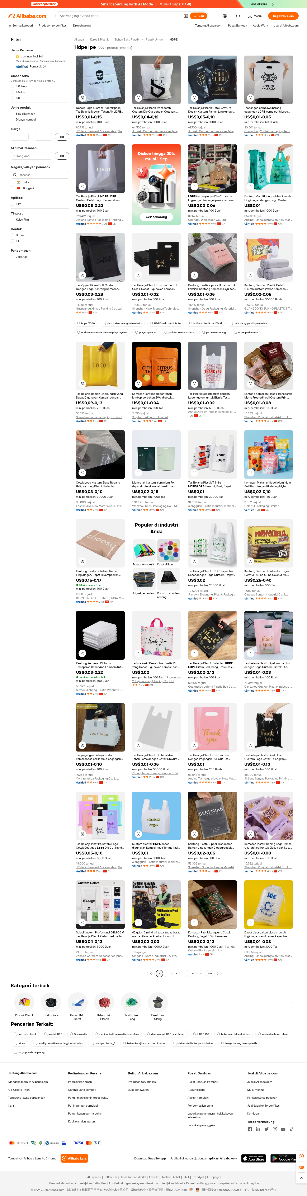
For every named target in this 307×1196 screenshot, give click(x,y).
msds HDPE (55, 1034)
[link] (301, 1156)
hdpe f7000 (88, 323)
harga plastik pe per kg (31, 1052)
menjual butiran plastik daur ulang (119, 1034)
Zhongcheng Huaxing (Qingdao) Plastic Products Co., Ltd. (156, 773)
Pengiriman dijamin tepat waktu (88, 1097)
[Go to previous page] (151, 973)
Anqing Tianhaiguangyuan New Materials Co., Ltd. (268, 219)
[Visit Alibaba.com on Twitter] (266, 1129)
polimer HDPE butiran (181, 332)
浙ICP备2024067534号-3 (260, 1189)
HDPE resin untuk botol (167, 323)
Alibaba (79, 39)
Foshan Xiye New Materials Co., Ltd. (99, 506)
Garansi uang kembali (82, 1089)
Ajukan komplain (198, 1097)
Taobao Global (171, 1177)
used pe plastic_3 (105, 1043)
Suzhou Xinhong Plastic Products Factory (100, 690)
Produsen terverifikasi (142, 1081)
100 (209, 973)
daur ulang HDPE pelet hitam (168, 1034)
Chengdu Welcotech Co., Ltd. (207, 219)
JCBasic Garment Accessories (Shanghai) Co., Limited (100, 131)
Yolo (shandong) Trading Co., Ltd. (153, 681)
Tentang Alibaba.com (22, 1073)
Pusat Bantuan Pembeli (203, 1081)
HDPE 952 (203, 1034)
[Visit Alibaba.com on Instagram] (274, 1129)
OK (62, 137)
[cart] (238, 16)
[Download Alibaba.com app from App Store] (253, 1158)
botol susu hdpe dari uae (235, 1034)
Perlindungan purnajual (83, 1105)
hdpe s (21, 1043)
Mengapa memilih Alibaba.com (28, 1081)
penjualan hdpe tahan (275, 1034)
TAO (186, 1177)
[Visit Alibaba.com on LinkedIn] (258, 1129)
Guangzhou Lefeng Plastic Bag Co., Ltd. (212, 686)
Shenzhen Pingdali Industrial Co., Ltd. (268, 417)
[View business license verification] (191, 1190)
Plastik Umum (155, 39)
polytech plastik (27, 1034)
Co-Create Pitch (19, 1089)
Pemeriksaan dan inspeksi (84, 1113)
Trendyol (198, 1177)
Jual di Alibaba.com (259, 1081)
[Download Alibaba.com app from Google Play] (284, 1158)
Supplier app (157, 1158)
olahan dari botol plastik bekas (195, 1043)
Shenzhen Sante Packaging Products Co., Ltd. (100, 417)
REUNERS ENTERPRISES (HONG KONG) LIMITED (100, 597)
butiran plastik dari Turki (207, 323)
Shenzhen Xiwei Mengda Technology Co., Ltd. (156, 308)
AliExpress (94, 1177)
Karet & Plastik (99, 39)
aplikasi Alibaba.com (222, 1158)
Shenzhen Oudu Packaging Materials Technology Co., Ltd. (212, 308)
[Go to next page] (218, 973)
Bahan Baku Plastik (127, 39)
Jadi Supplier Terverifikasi (263, 1105)
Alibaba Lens (32, 1158)
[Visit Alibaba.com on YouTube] (283, 1129)
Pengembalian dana (200, 1105)
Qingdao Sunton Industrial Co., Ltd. (266, 594)
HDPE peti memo (248, 332)
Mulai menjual (256, 1089)
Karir (11, 1105)
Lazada (153, 1177)
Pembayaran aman (80, 1081)
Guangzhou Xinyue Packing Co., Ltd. (99, 308)
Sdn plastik (80, 1034)
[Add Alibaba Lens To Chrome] (74, 1158)
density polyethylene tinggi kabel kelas (60, 1043)
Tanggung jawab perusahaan (26, 1097)
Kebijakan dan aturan (81, 1121)
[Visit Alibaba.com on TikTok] (291, 1129)
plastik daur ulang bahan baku (124, 323)
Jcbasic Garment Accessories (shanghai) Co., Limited (156, 131)
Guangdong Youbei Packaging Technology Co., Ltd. (268, 131)
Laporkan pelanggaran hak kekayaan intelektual (211, 1115)
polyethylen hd (147, 332)
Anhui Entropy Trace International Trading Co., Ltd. (212, 411)
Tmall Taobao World (133, 1177)
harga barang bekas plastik (241, 1043)
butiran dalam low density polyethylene (104, 332)
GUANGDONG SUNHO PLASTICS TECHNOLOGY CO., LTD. (268, 308)
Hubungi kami (196, 1089)
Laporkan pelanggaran (202, 1125)
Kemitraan (253, 1113)
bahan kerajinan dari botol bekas (146, 1043)
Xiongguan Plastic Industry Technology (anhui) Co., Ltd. (212, 506)
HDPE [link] (174, 39)
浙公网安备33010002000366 (221, 1189)
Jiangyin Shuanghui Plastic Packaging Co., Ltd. (212, 594)
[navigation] (40, 507)
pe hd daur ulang (216, 332)
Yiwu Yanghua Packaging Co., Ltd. (97, 778)
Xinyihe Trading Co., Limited (150, 417)
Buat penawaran (138, 1089)
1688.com (110, 1177)
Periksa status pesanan (262, 1097)
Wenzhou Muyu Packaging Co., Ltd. (155, 506)
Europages (214, 1177)
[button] (185, 15)
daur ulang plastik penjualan (250, 323)
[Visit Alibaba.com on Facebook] (249, 1129)
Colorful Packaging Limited (261, 506)
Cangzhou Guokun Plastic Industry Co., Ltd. (268, 686)
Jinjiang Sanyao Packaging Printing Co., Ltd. (100, 219)
